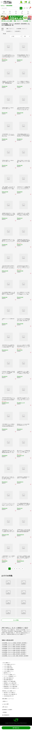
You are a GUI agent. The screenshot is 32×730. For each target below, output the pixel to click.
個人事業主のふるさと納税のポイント (11, 684)
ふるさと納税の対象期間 (9, 669)
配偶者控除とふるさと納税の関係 (10, 686)
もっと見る (16, 620)
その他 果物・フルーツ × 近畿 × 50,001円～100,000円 (14, 650)
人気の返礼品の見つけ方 (9, 696)
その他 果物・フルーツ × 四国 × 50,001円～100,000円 (14, 654)
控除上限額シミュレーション (8, 698)
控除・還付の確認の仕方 (9, 678)
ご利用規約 (4, 712)
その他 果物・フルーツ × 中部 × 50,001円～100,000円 (14, 648)
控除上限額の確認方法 (8, 679)
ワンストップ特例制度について (10, 676)
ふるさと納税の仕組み (8, 667)
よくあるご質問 (5, 704)
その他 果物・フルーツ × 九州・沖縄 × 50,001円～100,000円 (15, 655)
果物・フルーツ (17, 21)
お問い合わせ (5, 706)
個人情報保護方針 (5, 715)
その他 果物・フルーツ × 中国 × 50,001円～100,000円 (14, 652)
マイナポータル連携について (9, 674)
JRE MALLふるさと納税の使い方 (10, 694)
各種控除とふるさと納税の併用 (10, 683)
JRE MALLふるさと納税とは (9, 692)
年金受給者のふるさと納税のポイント (11, 688)
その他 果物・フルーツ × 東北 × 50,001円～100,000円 (14, 644)
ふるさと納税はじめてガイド (9, 664)
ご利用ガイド (5, 701)
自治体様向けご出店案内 (7, 709)
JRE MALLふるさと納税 (6, 21)
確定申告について (7, 672)
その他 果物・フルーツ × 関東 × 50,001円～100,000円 (14, 646)
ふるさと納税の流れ (8, 666)
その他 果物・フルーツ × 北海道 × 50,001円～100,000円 (14, 642)
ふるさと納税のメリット (9, 671)
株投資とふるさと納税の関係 (9, 681)
